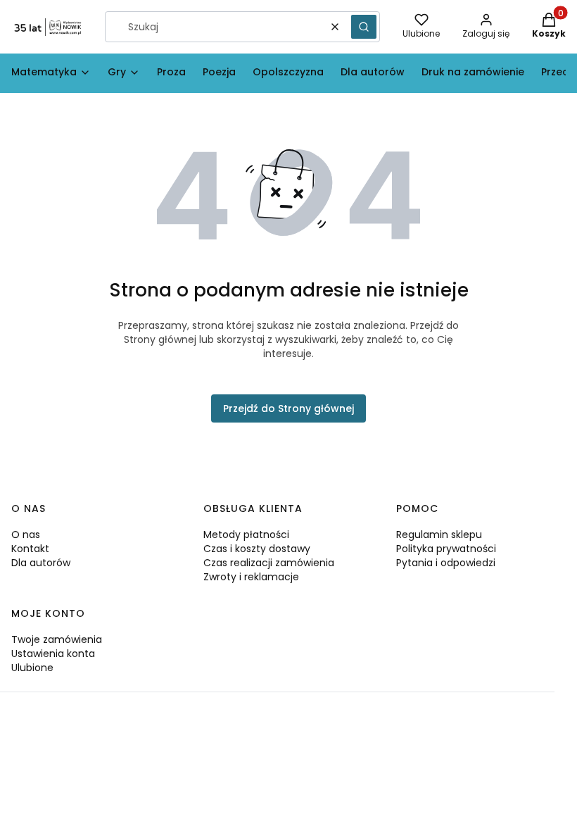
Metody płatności (246, 534)
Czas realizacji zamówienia (268, 563)
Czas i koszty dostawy (256, 549)
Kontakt (30, 549)
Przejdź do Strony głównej (288, 408)
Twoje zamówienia (56, 639)
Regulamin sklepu (439, 534)
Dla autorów (40, 563)
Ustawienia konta (53, 653)
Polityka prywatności (446, 549)
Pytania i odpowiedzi (445, 563)
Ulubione (32, 668)
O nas (25, 534)
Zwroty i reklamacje (251, 577)
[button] (363, 27)
